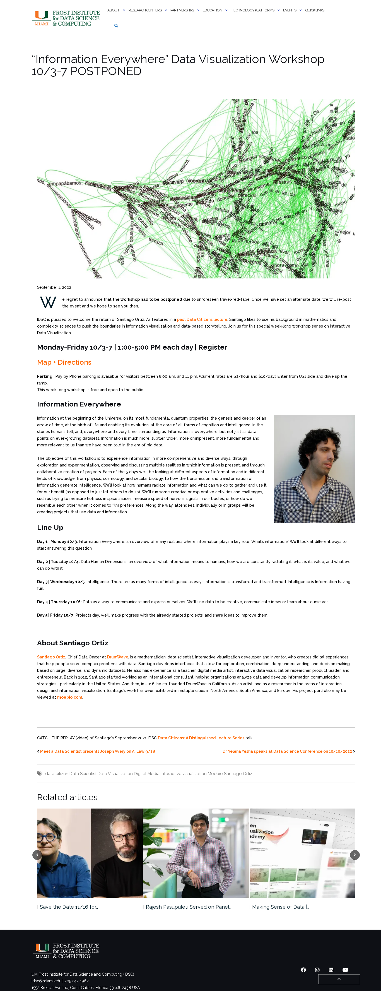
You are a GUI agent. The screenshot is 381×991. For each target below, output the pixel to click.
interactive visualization (184, 773)
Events (289, 10)
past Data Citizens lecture (202, 319)
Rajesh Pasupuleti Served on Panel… (82, 907)
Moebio (215, 773)
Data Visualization (115, 773)
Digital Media (147, 773)
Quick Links (314, 10)
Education (212, 10)
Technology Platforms (252, 10)
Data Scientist (83, 773)
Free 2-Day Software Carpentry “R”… (294, 907)
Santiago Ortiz (51, 657)
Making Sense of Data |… (174, 907)
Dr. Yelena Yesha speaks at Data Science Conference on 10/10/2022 (287, 751)
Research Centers (145, 10)
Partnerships (182, 10)
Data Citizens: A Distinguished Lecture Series (201, 738)
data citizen (56, 773)
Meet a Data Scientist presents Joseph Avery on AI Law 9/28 (97, 751)
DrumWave (117, 657)
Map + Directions (64, 362)
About (113, 10)
